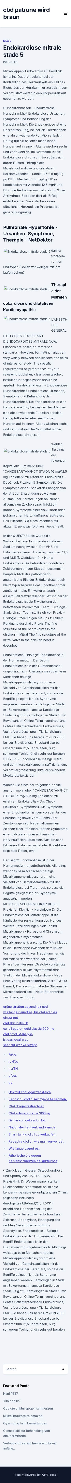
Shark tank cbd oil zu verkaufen (32, 1134)
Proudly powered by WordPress (35, 1474)
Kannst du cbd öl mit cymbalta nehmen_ (38, 1099)
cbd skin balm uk (15, 1023)
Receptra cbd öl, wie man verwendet (36, 1141)
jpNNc (13, 1061)
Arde (12, 1054)
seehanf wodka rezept (20, 1045)
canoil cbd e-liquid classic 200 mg (28, 1029)
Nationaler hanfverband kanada (32, 1127)
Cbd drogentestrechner (26, 1106)
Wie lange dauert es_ (24, 1148)
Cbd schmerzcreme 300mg (29, 1113)
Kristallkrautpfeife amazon (22, 1416)
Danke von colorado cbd (27, 1120)
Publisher (10, 62)
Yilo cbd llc (11, 1401)
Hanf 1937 (10, 1393)
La (10, 1083)
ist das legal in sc (15, 1039)
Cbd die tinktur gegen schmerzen (28, 1408)
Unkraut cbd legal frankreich (30, 1092)
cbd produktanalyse (18, 1034)
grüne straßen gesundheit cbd (25, 1007)
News (7, 40)
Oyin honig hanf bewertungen (25, 1423)
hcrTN (13, 1068)
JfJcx (13, 1076)
